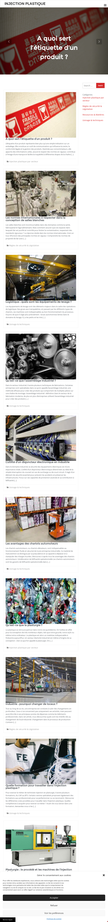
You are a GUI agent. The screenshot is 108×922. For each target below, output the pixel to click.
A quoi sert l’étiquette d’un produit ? (29, 138)
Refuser (54, 905)
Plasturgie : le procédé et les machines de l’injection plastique (39, 871)
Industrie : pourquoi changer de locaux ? (31, 704)
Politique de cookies (54, 919)
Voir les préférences (54, 913)
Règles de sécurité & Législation (24, 245)
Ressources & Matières (93, 114)
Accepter (54, 897)
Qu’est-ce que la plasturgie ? (24, 625)
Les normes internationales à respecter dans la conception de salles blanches (35, 219)
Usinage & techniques (19, 324)
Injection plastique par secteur (23, 161)
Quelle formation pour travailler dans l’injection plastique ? (36, 787)
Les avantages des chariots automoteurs (32, 543)
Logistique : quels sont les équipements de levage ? (39, 301)
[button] (103, 875)
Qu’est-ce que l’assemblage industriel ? (31, 380)
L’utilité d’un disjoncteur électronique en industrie (37, 462)
